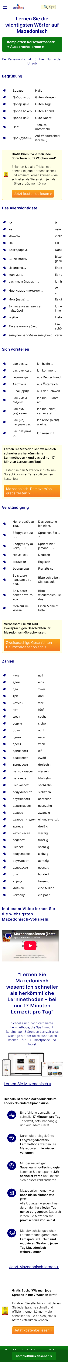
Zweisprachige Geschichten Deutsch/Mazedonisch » (29, 644)
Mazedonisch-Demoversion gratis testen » (29, 491)
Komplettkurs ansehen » (34, 1356)
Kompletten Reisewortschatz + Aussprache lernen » (31, 44)
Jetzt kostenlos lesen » (33, 194)
